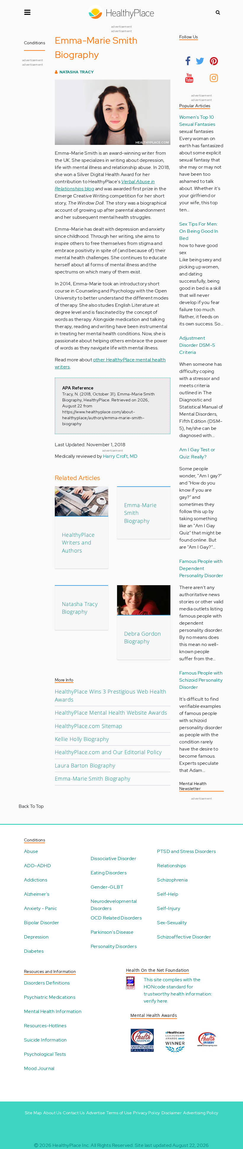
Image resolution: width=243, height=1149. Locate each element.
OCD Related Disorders (116, 918)
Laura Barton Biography (85, 765)
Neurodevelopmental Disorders (114, 904)
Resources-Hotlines (45, 1026)
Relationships (171, 865)
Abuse (31, 851)
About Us (52, 1112)
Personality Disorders (114, 946)
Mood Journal (39, 1068)
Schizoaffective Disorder (184, 937)
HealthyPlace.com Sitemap (88, 725)
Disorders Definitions (47, 983)
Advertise (95, 1112)
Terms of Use (119, 1112)
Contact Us (73, 1112)
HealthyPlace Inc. (71, 1145)
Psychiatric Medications (49, 997)
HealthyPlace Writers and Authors (78, 542)
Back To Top (31, 806)
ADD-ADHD (37, 865)
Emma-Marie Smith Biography (92, 778)
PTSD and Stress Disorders (186, 851)
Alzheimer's (36, 894)
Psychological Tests (45, 1054)
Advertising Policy (200, 1112)
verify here (155, 1001)
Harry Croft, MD (120, 456)
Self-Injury (168, 908)
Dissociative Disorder (113, 858)
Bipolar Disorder (41, 922)
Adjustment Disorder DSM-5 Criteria (197, 345)
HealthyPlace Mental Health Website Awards (111, 712)
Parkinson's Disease (112, 932)
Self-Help (167, 894)
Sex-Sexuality (172, 922)
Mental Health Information (52, 1011)
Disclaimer (172, 1112)
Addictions (35, 880)
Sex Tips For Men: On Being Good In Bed (198, 231)
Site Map (33, 1112)
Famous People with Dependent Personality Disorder (201, 568)
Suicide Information (45, 1040)
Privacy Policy (146, 1112)
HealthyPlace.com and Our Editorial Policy (108, 752)
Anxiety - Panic (40, 908)
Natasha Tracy (77, 72)
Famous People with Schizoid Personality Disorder (201, 680)
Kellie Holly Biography (82, 739)
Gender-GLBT (107, 887)
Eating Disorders (109, 873)
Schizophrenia (172, 880)
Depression (36, 937)
